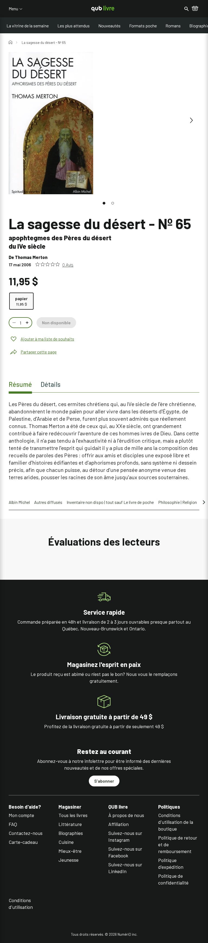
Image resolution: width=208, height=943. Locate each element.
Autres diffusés (48, 502)
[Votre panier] (195, 8)
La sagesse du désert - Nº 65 (44, 42)
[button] (104, 203)
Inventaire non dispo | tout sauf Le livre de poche (110, 502)
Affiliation (118, 824)
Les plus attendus (73, 25)
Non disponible (56, 322)
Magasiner (69, 807)
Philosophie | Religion (177, 502)
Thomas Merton (31, 257)
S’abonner (104, 780)
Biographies (70, 833)
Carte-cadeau (23, 842)
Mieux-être (70, 851)
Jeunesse (68, 860)
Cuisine (66, 842)
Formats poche (143, 25)
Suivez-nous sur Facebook (125, 852)
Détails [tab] (50, 384)
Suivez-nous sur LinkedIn (125, 867)
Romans (173, 25)
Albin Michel (19, 502)
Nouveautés (109, 25)
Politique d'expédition (170, 863)
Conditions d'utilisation (21, 903)
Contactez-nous (26, 833)
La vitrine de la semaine (27, 25)
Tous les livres (72, 815)
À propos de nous (126, 815)
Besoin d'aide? (25, 807)
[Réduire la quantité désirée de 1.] (13, 323)
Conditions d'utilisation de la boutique (175, 822)
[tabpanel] (104, 440)
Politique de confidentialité (173, 879)
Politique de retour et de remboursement (177, 844)
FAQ (13, 824)
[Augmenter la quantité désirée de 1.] (28, 323)
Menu (13, 8)
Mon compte (21, 815)
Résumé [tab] (20, 384)
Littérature (70, 824)
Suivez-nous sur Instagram (125, 836)
